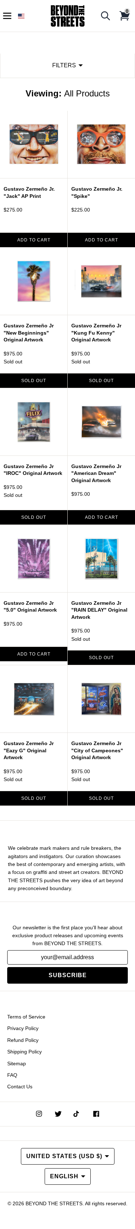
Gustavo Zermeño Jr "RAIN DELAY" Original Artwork (99, 610)
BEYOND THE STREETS (54, 1203)
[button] (21, 16)
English (64, 1176)
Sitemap (16, 1063)
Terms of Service (26, 1017)
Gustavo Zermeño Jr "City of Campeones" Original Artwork (97, 750)
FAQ (12, 1075)
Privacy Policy (23, 1028)
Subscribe (68, 975)
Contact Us (19, 1086)
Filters (64, 65)
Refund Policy (23, 1040)
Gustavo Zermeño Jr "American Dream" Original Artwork (96, 473)
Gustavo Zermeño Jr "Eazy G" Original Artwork (29, 750)
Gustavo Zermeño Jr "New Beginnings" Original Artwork (29, 333)
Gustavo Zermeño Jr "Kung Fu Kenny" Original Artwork (96, 333)
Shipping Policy (24, 1052)
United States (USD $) (64, 1156)
